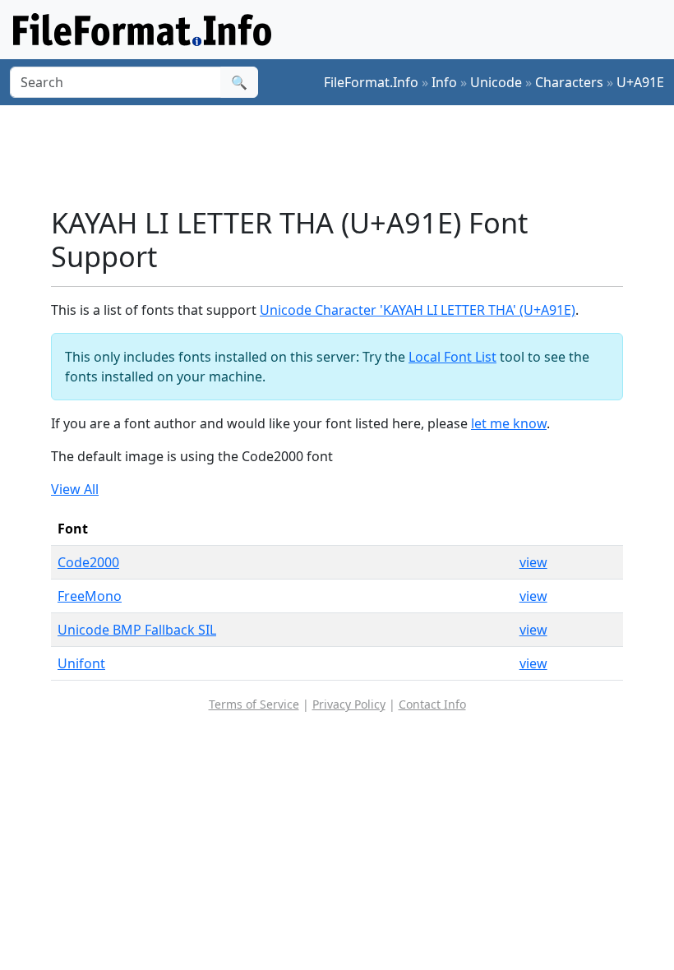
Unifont (81, 663)
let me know (509, 423)
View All (75, 489)
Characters (569, 82)
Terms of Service (254, 704)
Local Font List (452, 357)
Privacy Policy (348, 704)
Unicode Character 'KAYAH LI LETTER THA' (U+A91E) (417, 310)
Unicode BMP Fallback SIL (137, 630)
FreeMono (90, 596)
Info (444, 82)
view (533, 562)
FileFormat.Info (371, 82)
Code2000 (88, 562)
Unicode (496, 82)
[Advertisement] (350, 155)
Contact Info (432, 704)
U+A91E (640, 82)
